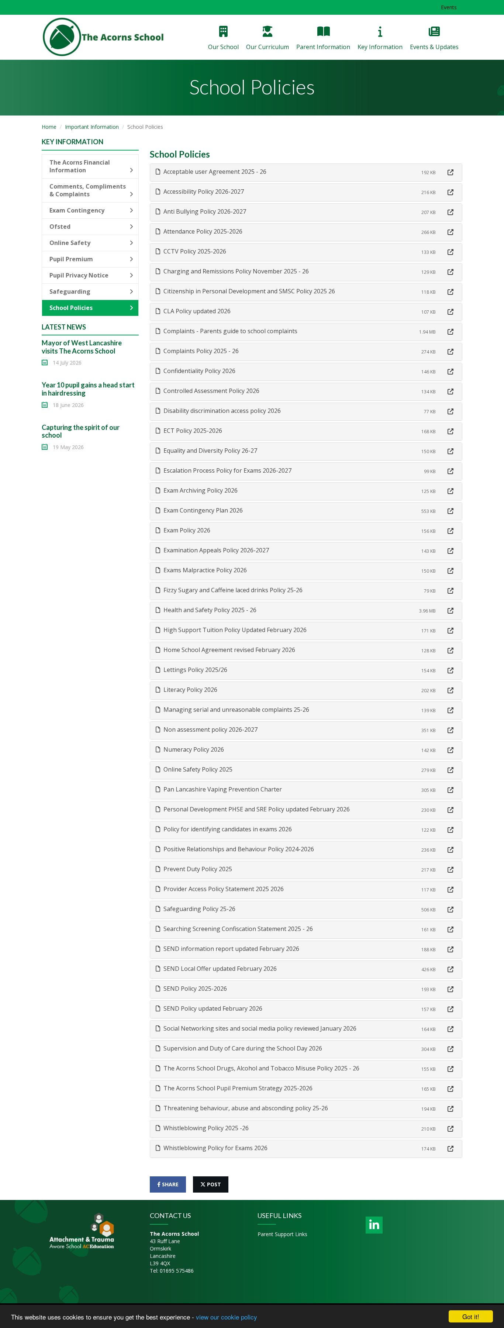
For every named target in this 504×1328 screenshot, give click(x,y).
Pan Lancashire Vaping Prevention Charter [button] (222, 789)
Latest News (64, 327)
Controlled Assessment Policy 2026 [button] (210, 391)
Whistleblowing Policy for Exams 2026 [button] (214, 1148)
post (213, 1184)
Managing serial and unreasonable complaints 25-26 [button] (235, 710)
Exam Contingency (76, 210)
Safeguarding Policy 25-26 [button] (198, 909)
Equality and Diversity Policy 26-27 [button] (209, 450)
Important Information (92, 126)
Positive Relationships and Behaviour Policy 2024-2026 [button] (238, 849)
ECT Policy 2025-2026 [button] (192, 431)
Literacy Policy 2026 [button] (189, 690)
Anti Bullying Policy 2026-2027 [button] (204, 211)
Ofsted (59, 227)
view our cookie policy (226, 1316)
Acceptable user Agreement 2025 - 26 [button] (214, 172)
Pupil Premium (71, 259)
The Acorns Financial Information (79, 166)
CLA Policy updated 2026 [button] (196, 311)
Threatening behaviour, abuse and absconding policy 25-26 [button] (245, 1108)
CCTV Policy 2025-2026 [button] (194, 251)
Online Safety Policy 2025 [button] (197, 769)
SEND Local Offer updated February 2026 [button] (219, 969)
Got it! (470, 1316)
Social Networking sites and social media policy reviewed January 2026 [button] (259, 1028)
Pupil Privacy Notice (78, 275)
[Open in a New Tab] (450, 172)
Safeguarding (69, 291)
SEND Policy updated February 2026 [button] (212, 1008)
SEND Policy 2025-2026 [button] (194, 988)
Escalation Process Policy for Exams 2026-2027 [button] (226, 470)
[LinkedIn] (374, 1225)
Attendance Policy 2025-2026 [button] (202, 231)
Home (49, 126)
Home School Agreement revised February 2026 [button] (228, 650)
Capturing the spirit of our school (81, 431)
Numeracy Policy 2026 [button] (193, 749)
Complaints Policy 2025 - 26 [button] (200, 351)
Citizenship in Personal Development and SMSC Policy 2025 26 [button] (248, 291)
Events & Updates (434, 47)
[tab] (306, 172)
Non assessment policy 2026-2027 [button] (210, 729)
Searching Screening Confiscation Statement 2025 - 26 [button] (237, 929)
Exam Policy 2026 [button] (186, 530)
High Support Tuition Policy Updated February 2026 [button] (234, 630)
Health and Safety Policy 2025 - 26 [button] (209, 610)
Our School (223, 47)
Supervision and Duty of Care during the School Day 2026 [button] (242, 1048)
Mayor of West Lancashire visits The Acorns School (82, 347)
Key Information (380, 47)
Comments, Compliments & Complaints (87, 190)
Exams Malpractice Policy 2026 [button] (204, 570)
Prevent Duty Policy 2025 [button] (197, 869)
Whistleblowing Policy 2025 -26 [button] (205, 1128)
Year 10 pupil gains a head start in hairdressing (88, 389)
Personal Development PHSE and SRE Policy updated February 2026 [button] (256, 809)
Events (449, 7)
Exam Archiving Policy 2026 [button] (200, 490)
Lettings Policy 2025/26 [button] (194, 670)
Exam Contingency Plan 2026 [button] (202, 510)
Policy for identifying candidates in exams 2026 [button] (227, 829)
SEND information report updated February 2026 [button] (230, 949)
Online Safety (69, 243)
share (169, 1184)
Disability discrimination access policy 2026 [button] (221, 411)
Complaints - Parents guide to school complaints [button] (229, 331)
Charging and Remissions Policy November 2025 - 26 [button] (235, 271)
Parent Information (323, 47)
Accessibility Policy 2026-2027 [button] (203, 191)
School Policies (71, 308)
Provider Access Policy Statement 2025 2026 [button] (223, 889)
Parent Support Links (282, 1234)
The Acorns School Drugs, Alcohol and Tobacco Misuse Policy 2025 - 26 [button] (260, 1068)
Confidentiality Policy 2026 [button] (198, 371)
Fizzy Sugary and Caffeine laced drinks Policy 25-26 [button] (232, 590)
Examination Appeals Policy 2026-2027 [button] (215, 550)
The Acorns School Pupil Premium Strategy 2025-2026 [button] (237, 1088)
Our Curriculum (267, 47)
